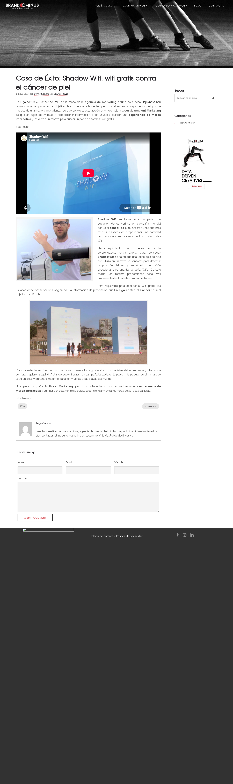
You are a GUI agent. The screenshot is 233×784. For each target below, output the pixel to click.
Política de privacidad (129, 536)
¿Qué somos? (105, 6)
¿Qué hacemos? (134, 6)
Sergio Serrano (41, 94)
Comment (23, 478)
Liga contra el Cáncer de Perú (40, 102)
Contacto (216, 6)
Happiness (148, 102)
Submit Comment (35, 517)
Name (21, 462)
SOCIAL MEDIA (187, 123)
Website (118, 462)
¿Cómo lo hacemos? (170, 6)
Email (69, 462)
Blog (198, 6)
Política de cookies (101, 536)
